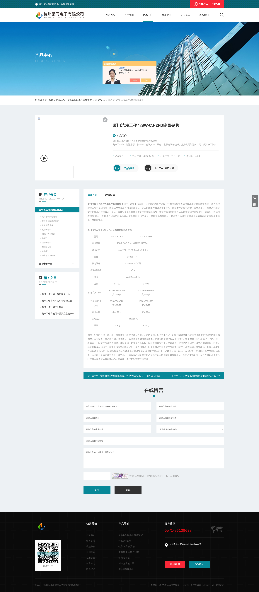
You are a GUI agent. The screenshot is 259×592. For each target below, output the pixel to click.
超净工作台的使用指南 (52, 307)
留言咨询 (90, 563)
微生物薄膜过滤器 (49, 217)
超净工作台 (100, 100)
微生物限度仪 (47, 225)
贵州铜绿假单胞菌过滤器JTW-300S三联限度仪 (122, 376)
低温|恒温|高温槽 (126, 546)
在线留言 (110, 195)
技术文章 (185, 14)
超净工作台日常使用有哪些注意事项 (58, 300)
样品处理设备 (124, 541)
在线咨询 (175, 564)
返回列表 (155, 376)
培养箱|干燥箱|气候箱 (128, 552)
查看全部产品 (45, 263)
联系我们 (204, 14)
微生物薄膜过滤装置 (50, 221)
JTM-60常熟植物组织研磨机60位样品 (198, 376)
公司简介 (90, 535)
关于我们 (129, 14)
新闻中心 (166, 14)
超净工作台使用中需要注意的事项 (58, 313)
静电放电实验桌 (48, 255)
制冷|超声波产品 (126, 563)
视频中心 (90, 546)
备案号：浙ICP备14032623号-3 (165, 585)
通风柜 (44, 251)
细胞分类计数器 (48, 234)
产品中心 (148, 14)
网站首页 (110, 14)
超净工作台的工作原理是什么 (56, 294)
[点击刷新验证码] (120, 476)
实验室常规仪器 (126, 569)
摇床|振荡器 (124, 558)
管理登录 (220, 585)
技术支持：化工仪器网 (191, 585)
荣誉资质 (90, 541)
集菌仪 (44, 238)
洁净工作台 (46, 242)
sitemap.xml (208, 585)
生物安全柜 (46, 247)
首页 (51, 100)
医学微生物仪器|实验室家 (79, 100)
